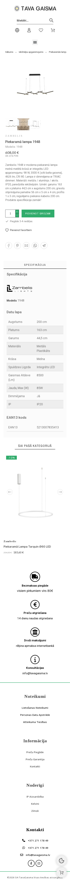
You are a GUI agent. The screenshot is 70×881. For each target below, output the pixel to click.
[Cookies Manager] (61, 861)
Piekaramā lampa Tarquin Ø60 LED (27, 546)
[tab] (35, 265)
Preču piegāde (35, 752)
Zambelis (14, 136)
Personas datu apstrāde (35, 715)
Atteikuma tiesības (35, 722)
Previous (10, 492)
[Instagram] (39, 863)
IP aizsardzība (35, 796)
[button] (35, 42)
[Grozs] (61, 872)
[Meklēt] (51, 20)
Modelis (12, 300)
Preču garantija (35, 759)
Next (60, 492)
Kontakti (35, 766)
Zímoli (35, 810)
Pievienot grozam (38, 213)
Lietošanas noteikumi (35, 707)
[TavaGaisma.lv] (35, 9)
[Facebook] (31, 863)
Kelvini (35, 803)
